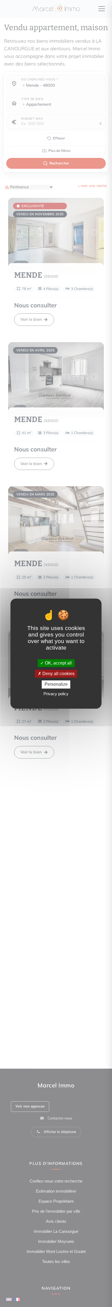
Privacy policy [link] (56, 693)
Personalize (56, 684)
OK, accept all (58, 663)
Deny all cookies (57, 674)
